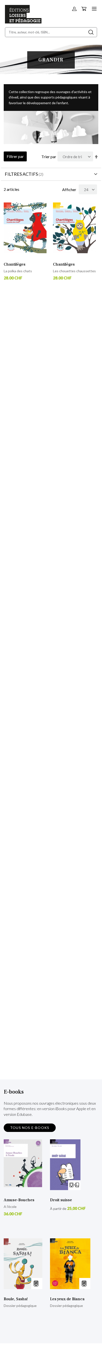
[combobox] (51, 32)
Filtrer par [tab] (15, 156)
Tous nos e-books (29, 1127)
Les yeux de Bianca (67, 1299)
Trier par (48, 156)
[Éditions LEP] (23, 22)
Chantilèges (15, 264)
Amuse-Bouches (19, 1200)
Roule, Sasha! (16, 1299)
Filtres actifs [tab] (21, 174)
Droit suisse (61, 1200)
